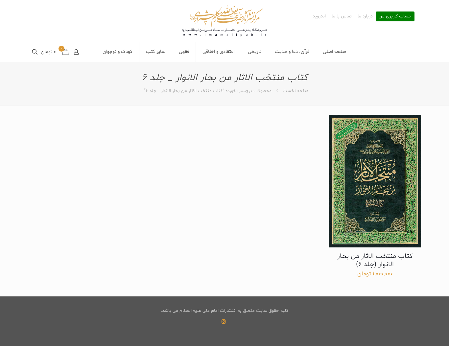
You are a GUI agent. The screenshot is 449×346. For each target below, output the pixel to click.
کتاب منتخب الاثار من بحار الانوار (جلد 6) (375, 260)
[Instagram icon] (223, 322)
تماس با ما (342, 16)
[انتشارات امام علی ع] (224, 21)
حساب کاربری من (395, 16)
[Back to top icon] (417, 332)
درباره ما (365, 16)
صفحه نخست (295, 91)
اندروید (319, 16)
